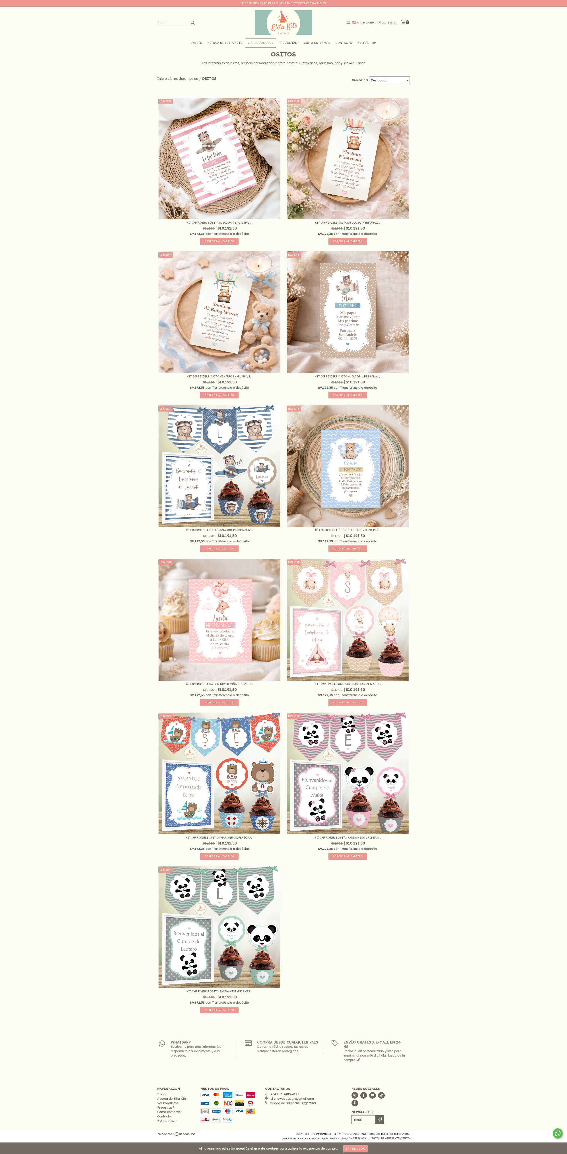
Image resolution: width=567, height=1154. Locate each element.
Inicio (196, 42)
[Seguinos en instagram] (354, 1095)
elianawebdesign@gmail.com (292, 1099)
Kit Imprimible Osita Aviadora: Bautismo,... (219, 222)
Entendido (356, 1148)
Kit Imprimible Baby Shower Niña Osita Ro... (219, 684)
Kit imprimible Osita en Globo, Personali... (348, 222)
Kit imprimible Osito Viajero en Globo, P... (219, 376)
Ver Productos (261, 42)
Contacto (344, 42)
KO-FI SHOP (366, 42)
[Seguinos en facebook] (363, 1095)
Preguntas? (289, 42)
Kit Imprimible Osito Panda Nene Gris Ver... (219, 991)
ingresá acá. (358, 1138)
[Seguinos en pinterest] (354, 1103)
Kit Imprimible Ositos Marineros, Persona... (219, 837)
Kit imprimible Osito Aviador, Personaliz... (219, 530)
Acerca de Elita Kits (225, 42)
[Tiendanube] (176, 1135)
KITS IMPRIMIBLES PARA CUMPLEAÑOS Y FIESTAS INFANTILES (283, 3)
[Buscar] (192, 22)
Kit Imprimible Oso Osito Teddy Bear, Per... (347, 530)
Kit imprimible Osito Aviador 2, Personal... (348, 376)
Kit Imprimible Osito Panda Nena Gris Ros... (348, 837)
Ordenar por (360, 80)
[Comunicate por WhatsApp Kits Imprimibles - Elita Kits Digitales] (558, 1133)
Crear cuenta (366, 22)
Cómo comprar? (317, 42)
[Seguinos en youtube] (372, 1095)
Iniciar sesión (387, 22)
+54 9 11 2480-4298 (284, 1094)
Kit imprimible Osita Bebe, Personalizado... (348, 684)
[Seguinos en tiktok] (381, 1095)
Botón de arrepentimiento (390, 1138)
